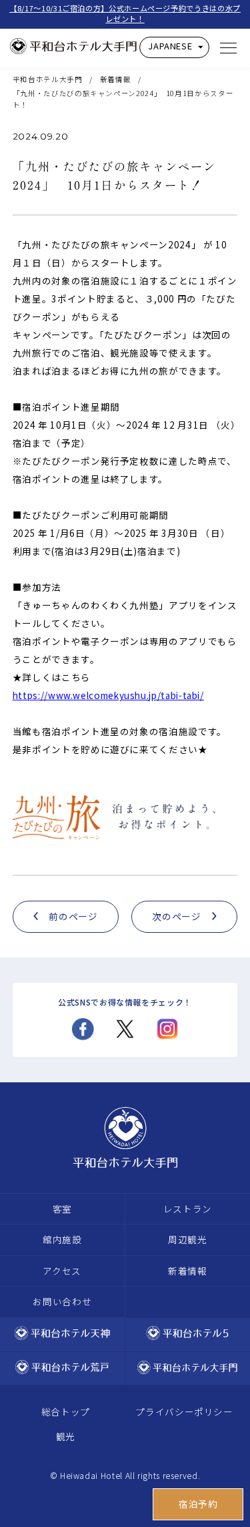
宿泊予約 (198, 1503)
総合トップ (65, 1411)
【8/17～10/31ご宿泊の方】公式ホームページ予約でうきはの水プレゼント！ (125, 13)
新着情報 (115, 79)
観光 (65, 1436)
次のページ (176, 916)
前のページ (73, 916)
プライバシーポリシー (184, 1411)
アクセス (62, 1270)
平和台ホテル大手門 (48, 79)
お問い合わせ (62, 1301)
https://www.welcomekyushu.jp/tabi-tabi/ (108, 695)
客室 (62, 1208)
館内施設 (62, 1239)
